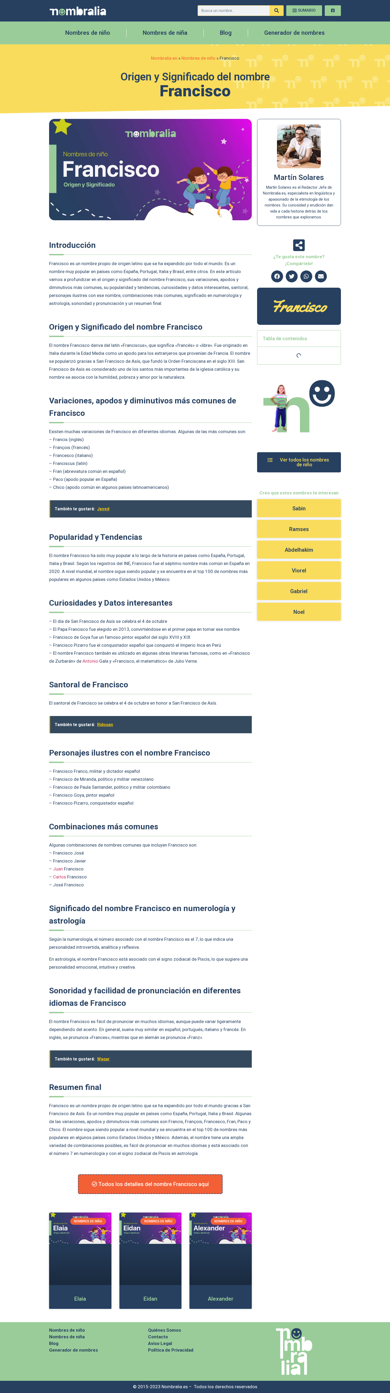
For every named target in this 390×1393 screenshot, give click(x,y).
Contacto (158, 1336)
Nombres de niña (165, 32)
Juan (58, 869)
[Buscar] (276, 11)
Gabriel (298, 591)
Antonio (90, 661)
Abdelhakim (299, 550)
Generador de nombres (294, 32)
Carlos (59, 876)
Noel (299, 612)
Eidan (150, 1299)
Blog (226, 32)
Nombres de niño (87, 32)
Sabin (299, 508)
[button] (277, 276)
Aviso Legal (160, 1343)
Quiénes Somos (164, 1330)
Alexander (220, 1299)
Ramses (299, 529)
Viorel (299, 570)
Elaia (80, 1299)
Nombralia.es (164, 58)
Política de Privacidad (170, 1350)
